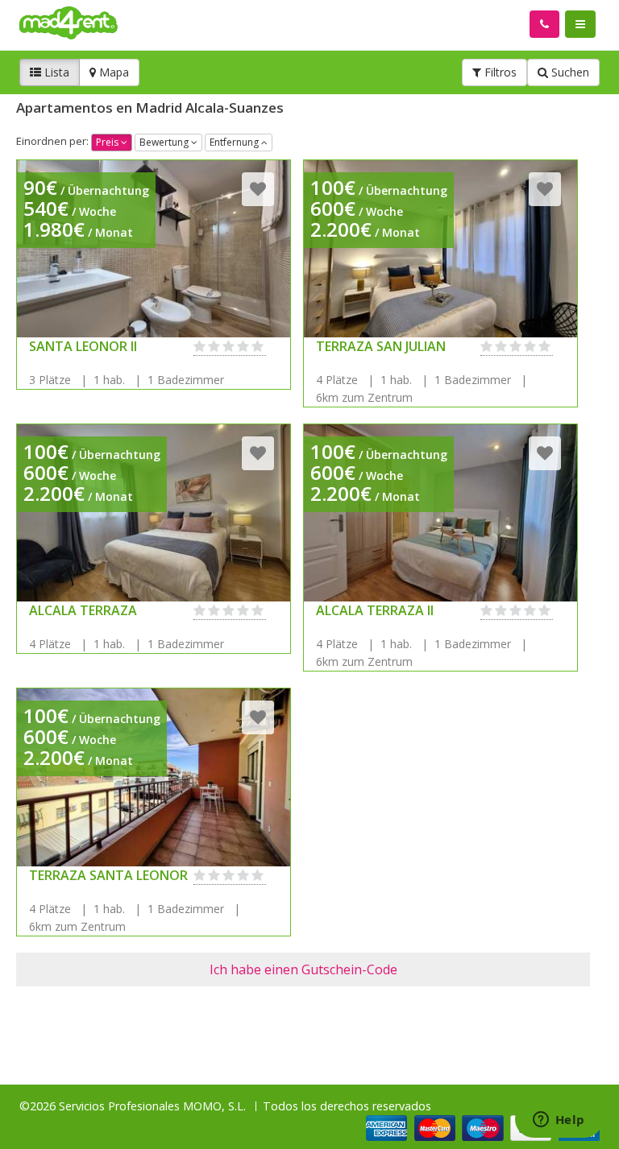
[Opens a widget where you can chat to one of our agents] (558, 1121)
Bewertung (165, 142)
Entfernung (235, 142)
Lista (55, 72)
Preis (108, 142)
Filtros (499, 72)
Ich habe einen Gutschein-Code (303, 969)
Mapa (112, 72)
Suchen (568, 72)
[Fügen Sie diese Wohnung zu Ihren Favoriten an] (258, 189)
